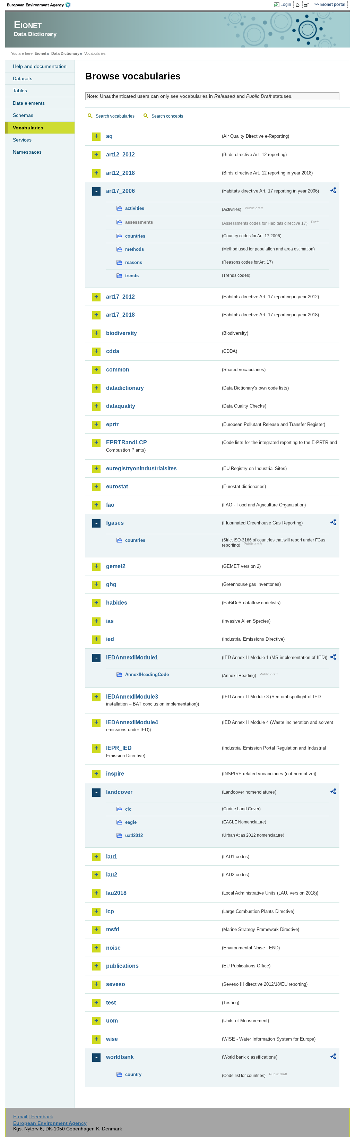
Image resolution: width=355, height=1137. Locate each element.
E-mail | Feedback (33, 1116)
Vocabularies (28, 127)
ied (110, 639)
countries (135, 236)
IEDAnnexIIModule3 (132, 697)
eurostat (117, 486)
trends (132, 275)
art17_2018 (120, 315)
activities (134, 208)
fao (110, 505)
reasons (133, 262)
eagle (131, 822)
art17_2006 (120, 191)
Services (22, 140)
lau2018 (116, 893)
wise (112, 1039)
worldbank (120, 1057)
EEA (41, 4)
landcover (119, 792)
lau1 (111, 857)
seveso (115, 984)
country (133, 1074)
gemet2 (115, 566)
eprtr (112, 424)
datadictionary (125, 388)
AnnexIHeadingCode (147, 674)
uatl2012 (134, 835)
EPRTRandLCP (126, 442)
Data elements (29, 103)
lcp (110, 911)
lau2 (111, 875)
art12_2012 (120, 154)
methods (134, 249)
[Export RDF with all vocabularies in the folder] (333, 191)
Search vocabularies (115, 116)
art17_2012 (120, 297)
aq (109, 136)
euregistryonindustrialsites (141, 468)
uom (112, 1021)
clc (128, 809)
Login (285, 4)
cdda (112, 351)
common (117, 370)
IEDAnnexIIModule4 (132, 722)
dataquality (120, 406)
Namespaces (27, 152)
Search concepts (167, 116)
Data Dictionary (65, 53)
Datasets (22, 78)
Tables (20, 90)
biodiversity (121, 333)
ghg (111, 584)
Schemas (23, 115)
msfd (112, 929)
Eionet (40, 53)
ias (110, 621)
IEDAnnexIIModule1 (132, 657)
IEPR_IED (119, 748)
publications (122, 966)
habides (116, 603)
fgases (115, 523)
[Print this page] (299, 4)
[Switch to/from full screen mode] (308, 4)
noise (113, 948)
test (111, 1003)
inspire (115, 774)
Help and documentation (40, 66)
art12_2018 (120, 173)
